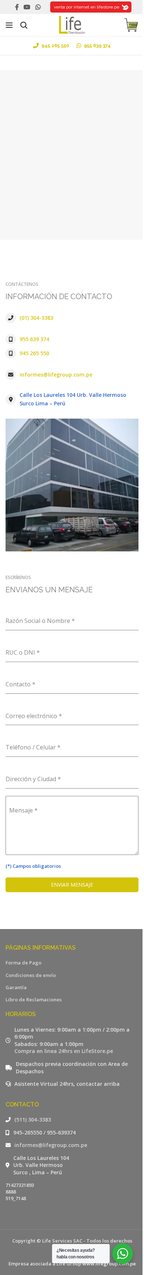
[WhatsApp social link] (38, 7)
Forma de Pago (23, 962)
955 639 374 (34, 339)
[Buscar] (24, 25)
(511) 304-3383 (32, 1119)
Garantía (16, 987)
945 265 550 (34, 353)
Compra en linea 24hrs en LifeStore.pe (63, 1050)
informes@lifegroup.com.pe (56, 374)
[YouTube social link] (27, 7)
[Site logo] (72, 24)
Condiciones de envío (31, 975)
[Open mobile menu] (9, 25)
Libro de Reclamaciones (34, 999)
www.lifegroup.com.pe (109, 1263)
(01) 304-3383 (36, 317)
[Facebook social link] (17, 7)
